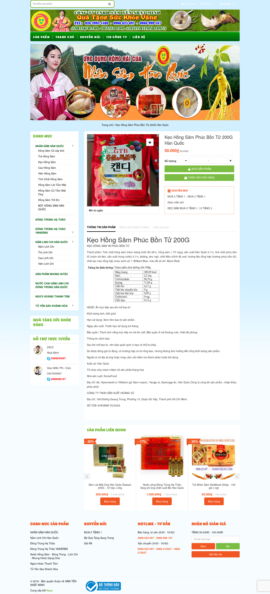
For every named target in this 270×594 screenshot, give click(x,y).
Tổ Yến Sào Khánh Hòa (44, 569)
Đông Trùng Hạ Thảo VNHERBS (49, 549)
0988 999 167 (164, 538)
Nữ (228, 546)
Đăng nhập (189, 3)
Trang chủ (107, 125)
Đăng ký (207, 3)
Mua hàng (110, 501)
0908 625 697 (146, 538)
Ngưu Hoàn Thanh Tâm (44, 563)
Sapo (49, 590)
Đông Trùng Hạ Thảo (42, 543)
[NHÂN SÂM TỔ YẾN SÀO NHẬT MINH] (135, 20)
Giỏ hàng (225, 3)
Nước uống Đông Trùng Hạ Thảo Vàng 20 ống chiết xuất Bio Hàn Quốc (162, 486)
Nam (203, 546)
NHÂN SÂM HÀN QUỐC (44, 532)
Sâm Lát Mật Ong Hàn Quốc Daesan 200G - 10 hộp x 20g (110, 486)
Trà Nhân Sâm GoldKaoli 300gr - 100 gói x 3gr (213, 486)
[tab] (101, 227)
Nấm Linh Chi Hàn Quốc (44, 538)
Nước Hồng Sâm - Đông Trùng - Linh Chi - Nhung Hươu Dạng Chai (54, 556)
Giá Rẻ (88, 543)
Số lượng (170, 161)
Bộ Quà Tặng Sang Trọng (99, 538)
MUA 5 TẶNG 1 (93, 532)
